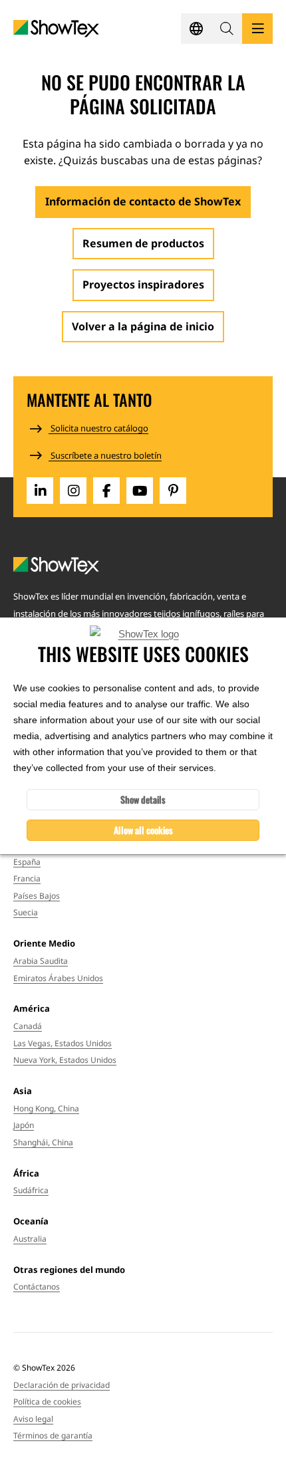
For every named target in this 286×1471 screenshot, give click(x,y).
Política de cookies (47, 1401)
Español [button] (196, 28)
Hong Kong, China (46, 1108)
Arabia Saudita (40, 960)
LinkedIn (40, 490)
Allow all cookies (143, 830)
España (27, 861)
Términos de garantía (52, 1435)
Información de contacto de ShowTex (143, 201)
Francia (27, 878)
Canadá (27, 1026)
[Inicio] (56, 29)
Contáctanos (36, 1286)
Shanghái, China (43, 1142)
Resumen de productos (143, 243)
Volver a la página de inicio (143, 326)
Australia (30, 1238)
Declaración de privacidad (61, 1385)
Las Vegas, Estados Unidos (62, 1043)
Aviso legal (33, 1418)
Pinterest (173, 490)
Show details (143, 799)
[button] (227, 28)
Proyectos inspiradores (143, 284)
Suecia (25, 912)
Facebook (106, 490)
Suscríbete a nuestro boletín (105, 455)
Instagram (73, 490)
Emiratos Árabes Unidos (58, 978)
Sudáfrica (31, 1190)
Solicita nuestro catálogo (98, 428)
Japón (23, 1125)
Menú (257, 28)
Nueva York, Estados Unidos (64, 1060)
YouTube (139, 490)
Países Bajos (36, 895)
